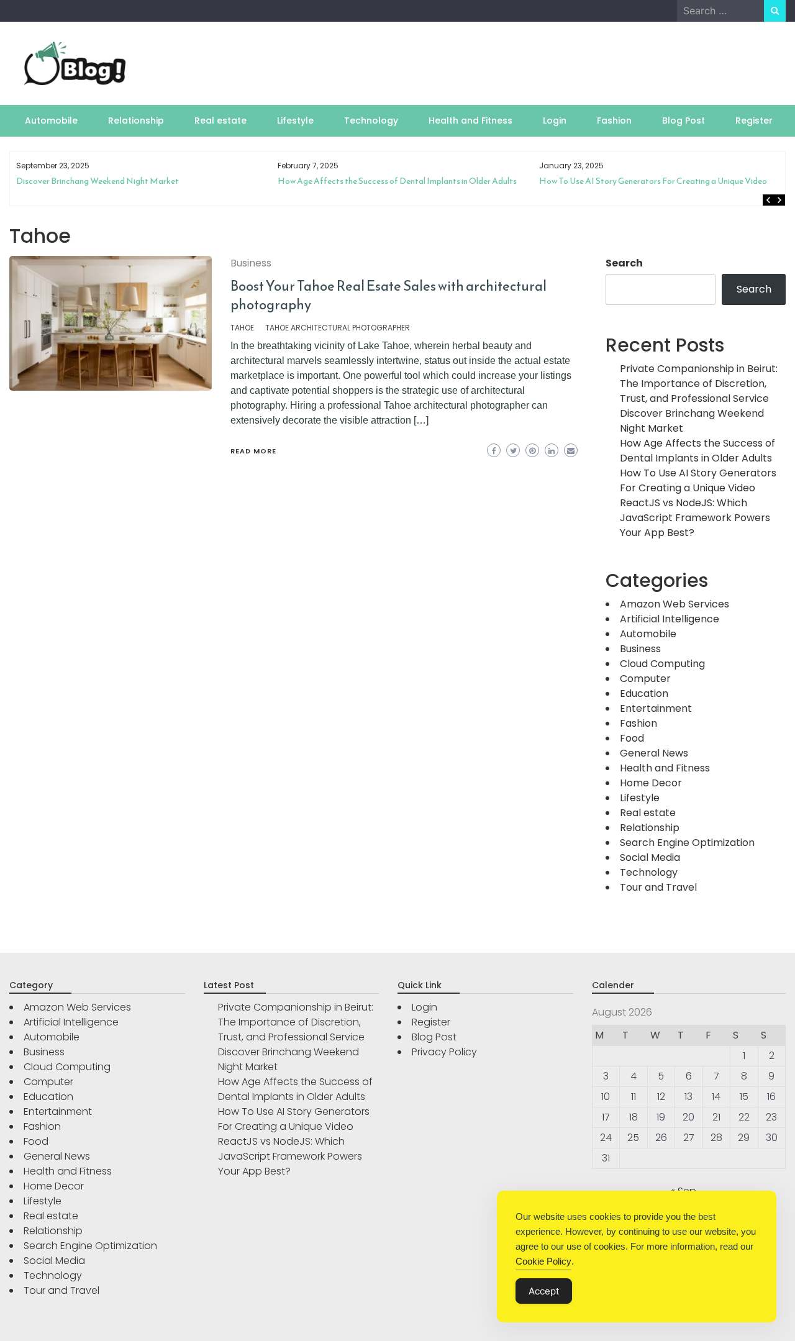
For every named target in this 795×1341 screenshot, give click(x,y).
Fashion (614, 120)
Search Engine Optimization (687, 842)
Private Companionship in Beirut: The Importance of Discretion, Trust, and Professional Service (699, 383)
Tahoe (242, 327)
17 (606, 1117)
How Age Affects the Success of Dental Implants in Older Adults (179, 181)
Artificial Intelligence (669, 619)
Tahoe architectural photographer (337, 327)
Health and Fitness (470, 120)
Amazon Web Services (674, 604)
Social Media (650, 857)
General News (654, 753)
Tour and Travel (658, 887)
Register (754, 120)
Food (632, 738)
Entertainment (656, 708)
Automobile (51, 120)
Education (644, 693)
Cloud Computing (662, 664)
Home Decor (651, 783)
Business (250, 263)
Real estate (220, 120)
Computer (645, 678)
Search (624, 263)
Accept (544, 1291)
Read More (253, 451)
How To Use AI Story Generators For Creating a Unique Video (435, 181)
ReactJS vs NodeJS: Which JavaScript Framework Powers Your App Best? (695, 518)
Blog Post (683, 120)
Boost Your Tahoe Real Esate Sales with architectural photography (388, 295)
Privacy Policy (444, 1052)
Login (554, 120)
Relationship (136, 120)
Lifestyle (295, 120)
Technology (371, 120)
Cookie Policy (543, 1261)
